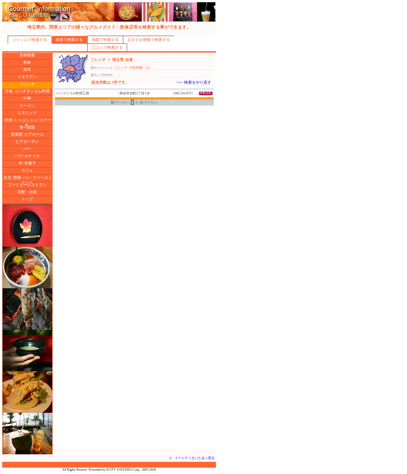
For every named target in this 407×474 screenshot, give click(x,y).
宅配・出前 (27, 192)
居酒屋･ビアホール (27, 134)
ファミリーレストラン (27, 185)
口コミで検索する (107, 47)
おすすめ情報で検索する (148, 40)
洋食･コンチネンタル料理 (27, 91)
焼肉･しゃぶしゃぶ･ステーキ (28, 122)
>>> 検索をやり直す (193, 82)
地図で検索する (105, 40)
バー (27, 149)
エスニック (27, 113)
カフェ (27, 170)
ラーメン (27, 106)
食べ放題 (27, 127)
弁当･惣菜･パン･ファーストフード (28, 180)
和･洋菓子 (27, 163)
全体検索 (27, 55)
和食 (27, 62)
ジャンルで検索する (29, 40)
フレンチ (27, 84)
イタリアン (27, 77)
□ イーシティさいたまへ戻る (192, 458)
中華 (27, 98)
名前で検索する (69, 40)
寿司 (27, 70)
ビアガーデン (27, 142)
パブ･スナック (27, 156)
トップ (27, 199)
